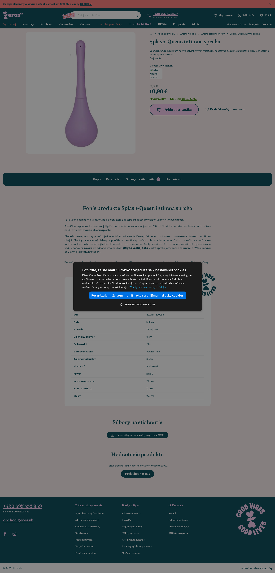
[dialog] (137, 286)
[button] (137, 304)
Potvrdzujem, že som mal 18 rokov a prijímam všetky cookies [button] (137, 295)
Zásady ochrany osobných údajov (147, 287)
